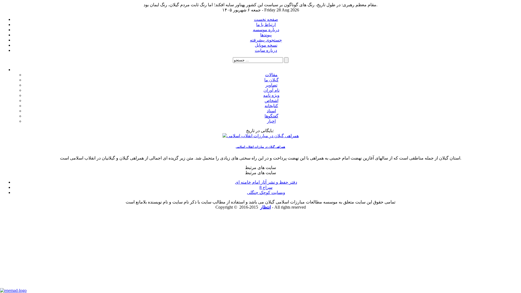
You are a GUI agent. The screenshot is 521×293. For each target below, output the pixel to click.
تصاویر (271, 85)
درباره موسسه (266, 29)
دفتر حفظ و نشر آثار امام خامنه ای (266, 182)
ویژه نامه (271, 95)
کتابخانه (271, 105)
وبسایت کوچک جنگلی (266, 192)
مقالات (271, 74)
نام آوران (271, 90)
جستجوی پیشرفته (266, 40)
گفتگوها (271, 116)
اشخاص (271, 100)
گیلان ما (271, 80)
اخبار (271, 121)
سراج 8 (265, 187)
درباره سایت (266, 50)
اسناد (271, 111)
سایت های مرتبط (266, 182)
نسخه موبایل (266, 45)
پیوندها (266, 35)
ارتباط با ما (266, 24)
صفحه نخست (266, 19)
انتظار (265, 207)
